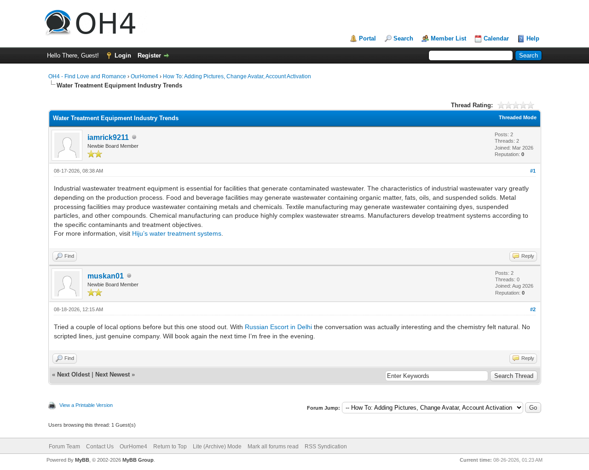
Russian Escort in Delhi (278, 327)
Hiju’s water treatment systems (176, 233)
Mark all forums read (273, 446)
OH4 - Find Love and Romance (87, 76)
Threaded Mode (518, 117)
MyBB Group (138, 460)
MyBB (82, 460)
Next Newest (112, 374)
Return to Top (170, 446)
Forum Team (64, 446)
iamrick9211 (108, 137)
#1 (533, 171)
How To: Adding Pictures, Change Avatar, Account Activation (237, 76)
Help (532, 38)
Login (123, 55)
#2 (533, 309)
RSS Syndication (326, 446)
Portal (367, 38)
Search (403, 38)
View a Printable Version (86, 405)
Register (149, 55)
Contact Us (100, 446)
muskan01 (105, 276)
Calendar (496, 38)
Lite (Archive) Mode (217, 446)
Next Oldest (73, 374)
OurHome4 (144, 76)
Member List (448, 38)
